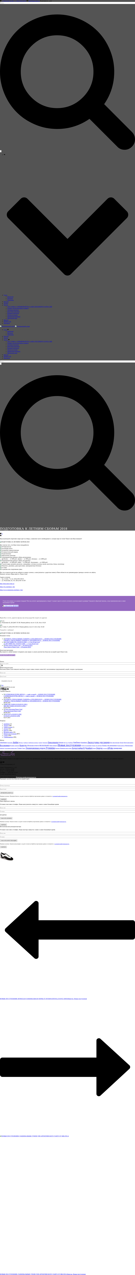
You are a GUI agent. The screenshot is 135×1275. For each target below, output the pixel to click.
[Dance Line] (15, 326)
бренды (99, 748)
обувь (110, 748)
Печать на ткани (12, 315)
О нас (5, 295)
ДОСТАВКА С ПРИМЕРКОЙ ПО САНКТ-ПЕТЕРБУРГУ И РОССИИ (29, 306)
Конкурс (23, 745)
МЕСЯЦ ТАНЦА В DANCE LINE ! (15, 706)
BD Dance (21, 742)
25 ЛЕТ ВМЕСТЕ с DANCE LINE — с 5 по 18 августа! (21, 644)
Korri (67, 742)
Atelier (15, 742)
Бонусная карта (128, 742)
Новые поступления (10, 734)
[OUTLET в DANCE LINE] (12, 714)
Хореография (77, 748)
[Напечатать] (0, 535)
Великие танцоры (14, 745)
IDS (64, 742)
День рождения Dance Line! (12, 711)
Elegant (61, 742)
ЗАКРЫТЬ (3, 799)
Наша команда (53, 745)
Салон (6, 735)
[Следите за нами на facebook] (1, 689)
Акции (6, 725)
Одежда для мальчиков (86, 745)
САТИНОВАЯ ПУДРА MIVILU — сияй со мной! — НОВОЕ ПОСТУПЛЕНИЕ (29, 696)
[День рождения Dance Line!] (13, 709)
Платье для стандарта (97, 745)
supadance (7, 724)
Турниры (50, 748)
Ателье (6, 303)
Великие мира (8, 732)
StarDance (76, 742)
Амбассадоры (8, 727)
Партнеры (10, 300)
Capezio (40, 742)
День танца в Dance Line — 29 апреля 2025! (17, 647)
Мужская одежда (33, 745)
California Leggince (33, 742)
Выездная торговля (13, 311)
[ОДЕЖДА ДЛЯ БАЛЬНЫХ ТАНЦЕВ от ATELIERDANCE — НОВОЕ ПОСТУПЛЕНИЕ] (32, 639)
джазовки (105, 748)
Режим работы (121, 745)
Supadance (84, 742)
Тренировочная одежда (35, 748)
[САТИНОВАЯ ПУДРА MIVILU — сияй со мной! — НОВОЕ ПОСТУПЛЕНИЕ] (29, 694)
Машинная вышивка (13, 316)
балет (94, 748)
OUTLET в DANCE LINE (12, 716)
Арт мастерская (114, 742)
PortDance (70, 742)
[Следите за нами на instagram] (3, 689)
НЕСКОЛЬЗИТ (44, 745)
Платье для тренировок (109, 745)
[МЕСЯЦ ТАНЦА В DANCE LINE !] (16, 704)
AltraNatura (3, 742)
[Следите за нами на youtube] (5, 689)
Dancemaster (53, 742)
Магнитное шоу (12, 318)
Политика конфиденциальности (26, 777)
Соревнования (8, 737)
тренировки (117, 748)
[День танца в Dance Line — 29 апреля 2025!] (18, 645)
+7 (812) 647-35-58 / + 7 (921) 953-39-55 (14, 1)
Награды (10, 298)
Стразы (19, 748)
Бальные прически (13, 313)
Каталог (6, 301)
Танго (23, 748)
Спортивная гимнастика (10, 748)
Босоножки (5, 745)
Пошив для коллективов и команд (18, 308)
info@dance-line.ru (34, 1)
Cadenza (26, 742)
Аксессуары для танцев (99, 742)
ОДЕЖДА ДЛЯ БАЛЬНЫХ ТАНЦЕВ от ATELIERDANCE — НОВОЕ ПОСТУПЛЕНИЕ (32, 640)
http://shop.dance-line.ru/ (7, 583)
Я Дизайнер (88, 748)
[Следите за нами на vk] (8, 689)
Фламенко (57, 748)
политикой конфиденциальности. (60, 796)
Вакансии (10, 297)
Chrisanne (44, 742)
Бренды (6, 320)
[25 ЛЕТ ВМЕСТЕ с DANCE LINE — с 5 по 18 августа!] (22, 642)
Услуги (6, 305)
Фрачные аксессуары (65, 748)
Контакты (7, 323)
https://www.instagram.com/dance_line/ (11, 590)
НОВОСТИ (7, 321)
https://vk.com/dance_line (7, 587)
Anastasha (9, 742)
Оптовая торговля (13, 310)
